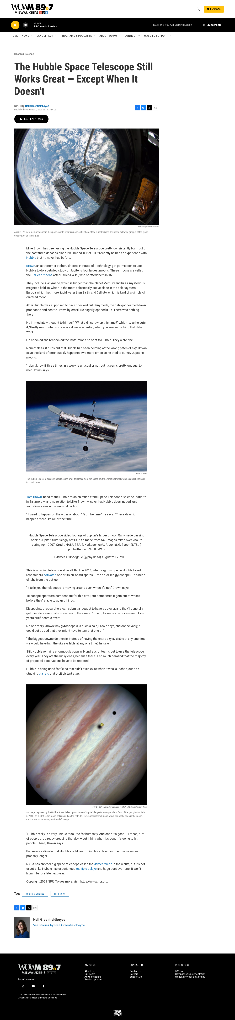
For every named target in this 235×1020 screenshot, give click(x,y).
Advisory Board (92, 977)
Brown (30, 266)
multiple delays (86, 868)
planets (44, 673)
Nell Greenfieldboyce (37, 106)
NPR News (60, 893)
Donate (215, 9)
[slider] (30, 25)
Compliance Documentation (190, 974)
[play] (15, 25)
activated (50, 575)
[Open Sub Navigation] (31, 35)
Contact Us (136, 971)
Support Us (136, 977)
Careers (134, 974)
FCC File (179, 971)
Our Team (89, 974)
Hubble (31, 257)
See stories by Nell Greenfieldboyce (59, 925)
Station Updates (93, 979)
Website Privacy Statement (190, 977)
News (25, 35)
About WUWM (108, 35)
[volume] (25, 25)
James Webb (103, 864)
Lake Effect (45, 35)
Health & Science (24, 54)
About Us (89, 971)
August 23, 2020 (113, 557)
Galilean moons (41, 275)
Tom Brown (34, 497)
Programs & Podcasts (76, 35)
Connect (131, 35)
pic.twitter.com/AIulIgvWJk (86, 549)
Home (14, 35)
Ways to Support (156, 35)
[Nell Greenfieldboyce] (22, 927)
